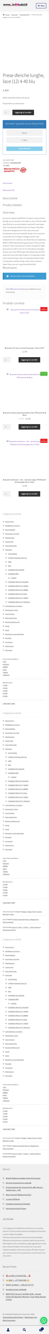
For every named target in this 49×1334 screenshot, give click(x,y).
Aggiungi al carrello (23, 112)
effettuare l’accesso (17, 289)
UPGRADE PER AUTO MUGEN (18, 582)
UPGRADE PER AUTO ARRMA (18, 590)
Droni (7, 626)
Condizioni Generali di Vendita (18, 1204)
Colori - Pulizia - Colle (25, 927)
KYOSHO (6, 664)
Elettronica (9, 646)
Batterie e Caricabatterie (14, 634)
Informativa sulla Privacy (16, 1208)
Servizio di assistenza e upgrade (18, 1183)
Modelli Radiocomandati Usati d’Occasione (23, 1178)
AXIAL (5, 670)
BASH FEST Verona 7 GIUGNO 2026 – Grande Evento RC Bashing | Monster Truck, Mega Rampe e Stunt (26, 1297)
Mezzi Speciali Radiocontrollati (18, 1194)
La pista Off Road (13, 1199)
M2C (9, 566)
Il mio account (8, 1330)
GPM (9, 562)
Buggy (24, 912)
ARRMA (5, 667)
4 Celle (5, 691)
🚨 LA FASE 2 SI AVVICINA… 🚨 (18, 1275)
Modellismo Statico (12, 526)
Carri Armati (9, 614)
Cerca (24, 1330)
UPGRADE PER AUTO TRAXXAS (19, 602)
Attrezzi (14, 927)
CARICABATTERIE (9, 704)
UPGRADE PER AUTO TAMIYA (18, 586)
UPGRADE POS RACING (16, 570)
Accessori (8, 642)
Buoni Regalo (10, 530)
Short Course (37, 912)
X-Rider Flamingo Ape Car (17, 558)
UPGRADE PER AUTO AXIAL (17, 594)
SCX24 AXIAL (12, 554)
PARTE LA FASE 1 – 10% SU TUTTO (20, 1285)
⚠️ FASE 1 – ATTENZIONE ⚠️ (17, 1280)
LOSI (4, 662)
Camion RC (9, 542)
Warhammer (9, 538)
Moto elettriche (11, 618)
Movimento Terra (11, 610)
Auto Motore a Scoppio (13, 606)
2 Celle (5, 685)
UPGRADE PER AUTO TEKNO (18, 598)
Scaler (11, 914)
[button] (43, 1320)
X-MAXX (13, 578)
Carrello (38, 1328)
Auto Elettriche (11, 546)
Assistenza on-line (12, 534)
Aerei (7, 630)
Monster (6, 914)
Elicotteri (8, 650)
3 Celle (5, 688)
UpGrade (14, 15)
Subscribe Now (24, 148)
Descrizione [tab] (7, 183)
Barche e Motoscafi (12, 622)
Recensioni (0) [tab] (8, 190)
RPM (7, 165)
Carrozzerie (11, 930)
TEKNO (5, 672)
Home (7, 15)
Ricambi (8, 638)
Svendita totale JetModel (16, 1289)
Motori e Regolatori (31, 919)
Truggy (29, 912)
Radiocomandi (18, 919)
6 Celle (5, 696)
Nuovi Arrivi (9, 522)
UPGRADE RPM (25, 15)
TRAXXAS (6, 675)
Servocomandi (8, 922)
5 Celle (5, 693)
